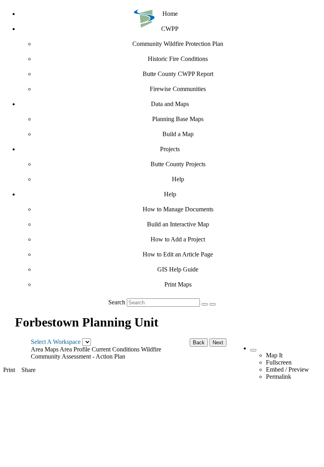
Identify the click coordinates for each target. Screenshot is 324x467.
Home (170, 13)
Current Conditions (115, 349)
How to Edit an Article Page (178, 254)
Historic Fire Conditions (178, 58)
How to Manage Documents (178, 209)
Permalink (278, 376)
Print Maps (178, 284)
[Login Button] (212, 304)
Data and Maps (170, 104)
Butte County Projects (178, 164)
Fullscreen (279, 362)
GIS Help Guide (177, 269)
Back (199, 343)
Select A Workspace (56, 341)
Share (28, 369)
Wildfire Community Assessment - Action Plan (96, 353)
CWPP (170, 28)
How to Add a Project (178, 239)
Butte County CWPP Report (178, 73)
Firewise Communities (178, 88)
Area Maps (44, 349)
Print (9, 369)
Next (218, 343)
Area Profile (75, 349)
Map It (274, 355)
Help (178, 179)
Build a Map (178, 134)
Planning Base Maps (177, 119)
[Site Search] (205, 304)
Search (116, 302)
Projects (170, 149)
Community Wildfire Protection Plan (177, 43)
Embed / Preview (287, 369)
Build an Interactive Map (178, 224)
